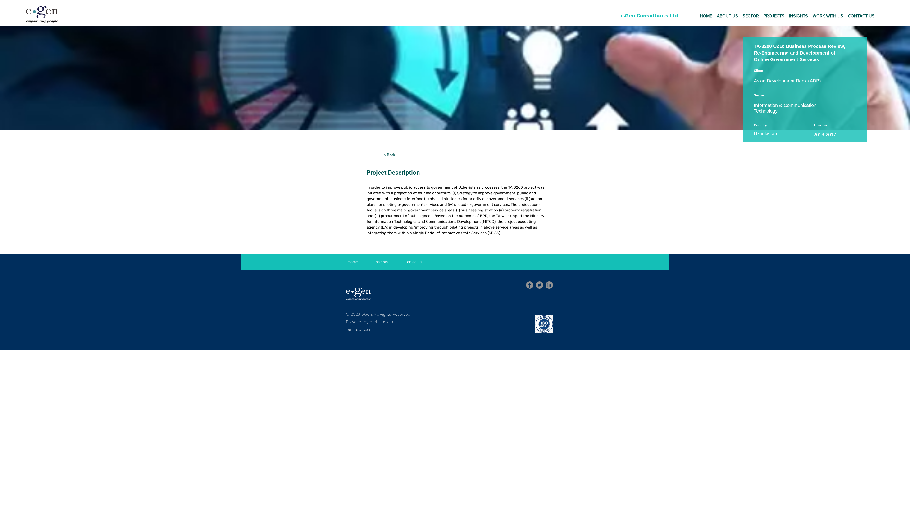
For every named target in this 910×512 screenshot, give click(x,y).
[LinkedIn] (549, 285)
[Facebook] (529, 285)
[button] (727, 15)
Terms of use (358, 329)
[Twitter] (539, 285)
